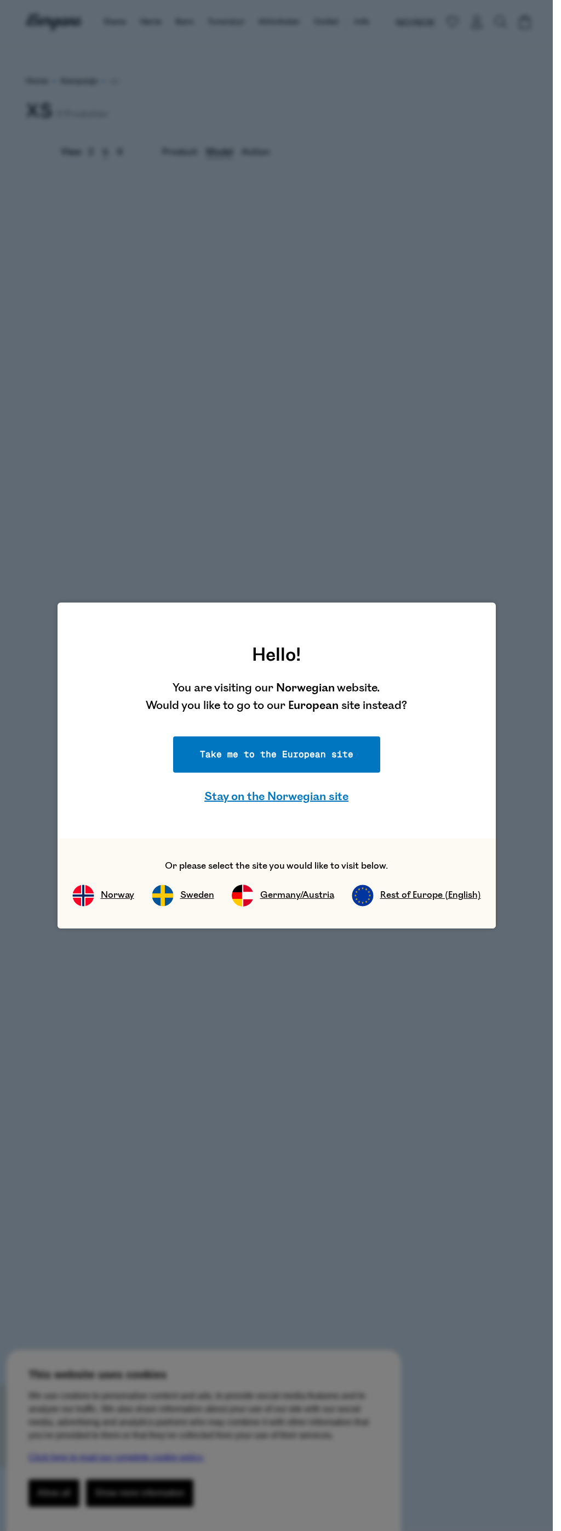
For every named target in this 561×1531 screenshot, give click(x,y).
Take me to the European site (276, 754)
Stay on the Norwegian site (276, 796)
